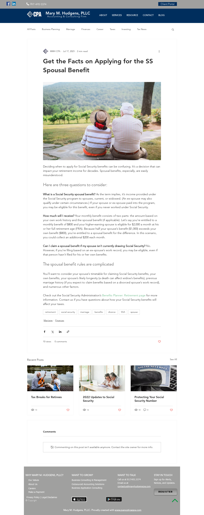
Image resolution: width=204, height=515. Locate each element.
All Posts (31, 29)
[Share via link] (67, 331)
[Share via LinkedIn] (60, 331)
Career (100, 29)
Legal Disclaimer (49, 497)
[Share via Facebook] (44, 331)
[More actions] (159, 51)
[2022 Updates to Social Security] (102, 378)
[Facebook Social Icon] (8, 4)
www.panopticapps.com (128, 509)
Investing (126, 29)
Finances (85, 29)
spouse (134, 312)
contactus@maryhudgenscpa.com (134, 486)
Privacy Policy (33, 497)
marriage (84, 312)
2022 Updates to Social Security (98, 399)
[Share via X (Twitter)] (52, 331)
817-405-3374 (38, 3)
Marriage (70, 29)
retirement (50, 312)
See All (173, 359)
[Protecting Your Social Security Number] (154, 378)
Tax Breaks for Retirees (46, 397)
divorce (112, 312)
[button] (172, 29)
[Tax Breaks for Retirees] (50, 378)
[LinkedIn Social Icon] (14, 4)
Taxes (112, 29)
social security (68, 312)
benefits (99, 312)
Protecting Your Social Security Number (149, 399)
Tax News (141, 29)
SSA (123, 312)
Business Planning (51, 29)
